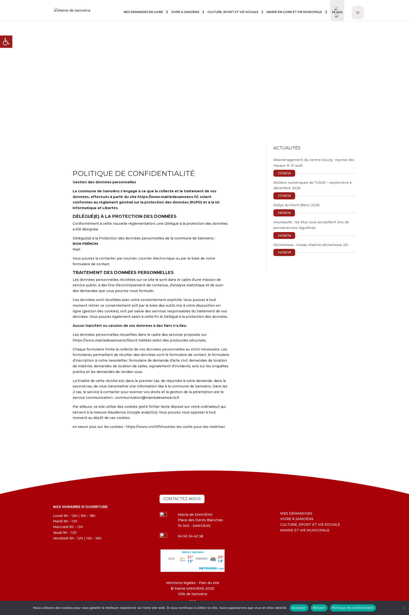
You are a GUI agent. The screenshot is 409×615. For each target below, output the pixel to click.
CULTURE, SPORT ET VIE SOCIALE (232, 12)
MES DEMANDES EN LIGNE (143, 12)
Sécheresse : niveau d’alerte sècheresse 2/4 (310, 245)
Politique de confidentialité (352, 608)
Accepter (299, 608)
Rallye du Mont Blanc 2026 (296, 205)
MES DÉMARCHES (296, 513)
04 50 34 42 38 (190, 536)
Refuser (319, 608)
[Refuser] (403, 608)
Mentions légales (181, 583)
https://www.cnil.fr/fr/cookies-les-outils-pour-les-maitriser (175, 427)
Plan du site (208, 583)
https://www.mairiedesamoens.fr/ (168, 197)
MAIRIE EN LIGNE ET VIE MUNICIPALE (294, 12)
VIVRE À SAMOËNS (185, 12)
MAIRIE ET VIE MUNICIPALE (304, 530)
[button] (6, 42)
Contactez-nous (182, 499)
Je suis (337, 12)
